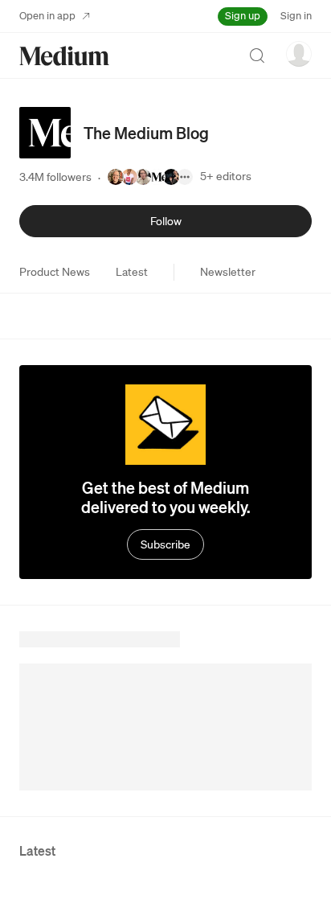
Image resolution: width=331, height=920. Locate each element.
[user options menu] (299, 54)
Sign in (296, 16)
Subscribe (165, 544)
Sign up (242, 16)
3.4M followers (55, 177)
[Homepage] (64, 56)
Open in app (47, 16)
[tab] (54, 272)
